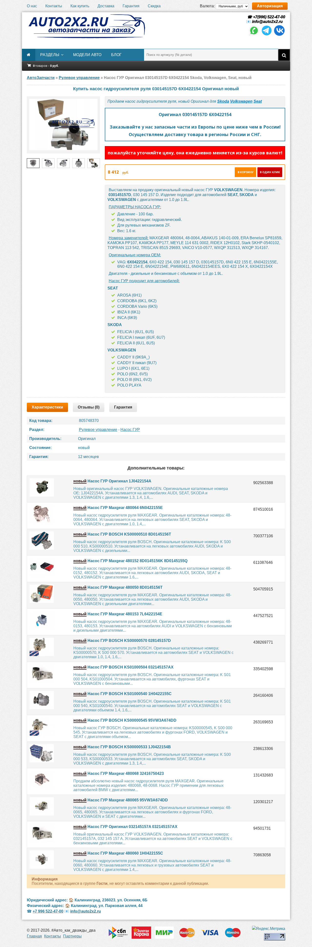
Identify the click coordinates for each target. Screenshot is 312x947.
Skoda (223, 101)
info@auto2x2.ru (267, 22)
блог (116, 55)
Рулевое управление (98, 430)
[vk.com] (279, 35)
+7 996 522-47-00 (48, 911)
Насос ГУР (130, 430)
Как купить (79, 6)
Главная (34, 936)
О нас (32, 6)
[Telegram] (267, 35)
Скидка (154, 6)
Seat (258, 101)
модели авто (87, 55)
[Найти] (284, 55)
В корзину (246, 172)
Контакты (53, 6)
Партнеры (72, 936)
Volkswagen (241, 101)
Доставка (106, 6)
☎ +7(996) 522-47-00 (265, 17)
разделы (49, 55)
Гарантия (131, 6)
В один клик (270, 172)
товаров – (46, 66)
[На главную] (86, 26)
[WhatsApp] (254, 35)
